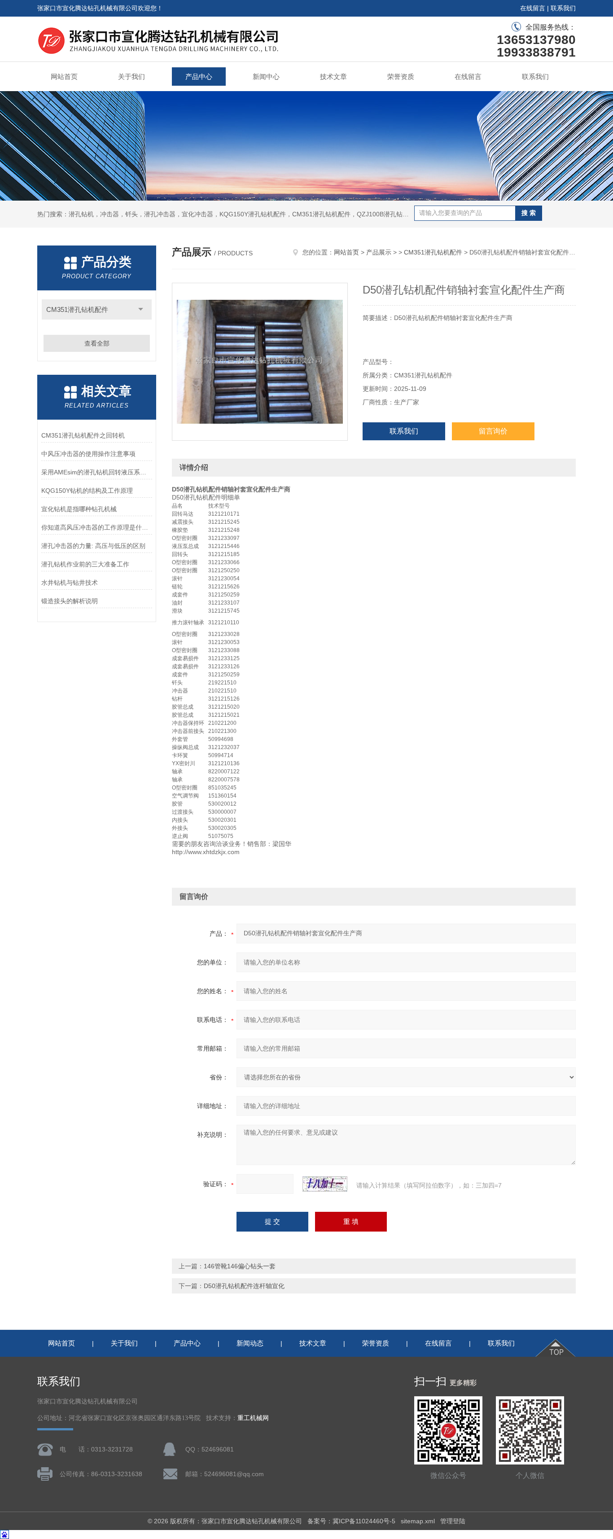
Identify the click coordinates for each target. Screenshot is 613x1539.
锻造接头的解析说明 (69, 601)
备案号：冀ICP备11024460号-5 (351, 1521)
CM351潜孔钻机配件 (77, 309)
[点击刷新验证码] (324, 1184)
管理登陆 (452, 1521)
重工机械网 (253, 1418)
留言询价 (493, 431)
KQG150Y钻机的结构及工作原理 (87, 490)
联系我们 (563, 8)
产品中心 (198, 76)
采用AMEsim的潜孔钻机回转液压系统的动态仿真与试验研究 (96, 472)
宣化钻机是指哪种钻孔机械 (79, 509)
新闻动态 (249, 1343)
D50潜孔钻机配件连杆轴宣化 (244, 1285)
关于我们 (131, 76)
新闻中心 (266, 76)
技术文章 (333, 76)
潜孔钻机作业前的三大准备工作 (85, 564)
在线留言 (532, 8)
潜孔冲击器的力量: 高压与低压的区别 (93, 545)
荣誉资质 (400, 76)
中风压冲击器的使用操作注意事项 (88, 453)
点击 (141, 309)
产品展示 (378, 252)
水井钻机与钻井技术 (69, 582)
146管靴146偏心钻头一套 (240, 1266)
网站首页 (64, 76)
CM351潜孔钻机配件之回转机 (83, 435)
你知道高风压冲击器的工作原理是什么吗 (96, 527)
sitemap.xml (418, 1521)
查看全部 (96, 343)
